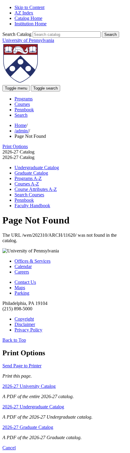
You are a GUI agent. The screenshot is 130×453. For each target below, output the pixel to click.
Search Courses (29, 194)
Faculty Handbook (32, 205)
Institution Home (31, 23)
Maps (20, 287)
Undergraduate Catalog (37, 167)
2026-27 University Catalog (29, 386)
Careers (22, 271)
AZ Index (24, 12)
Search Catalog (16, 34)
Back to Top (14, 340)
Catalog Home (28, 18)
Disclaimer (25, 324)
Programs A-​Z (28, 178)
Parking (22, 293)
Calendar (23, 266)
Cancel (9, 447)
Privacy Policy (28, 329)
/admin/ (22, 130)
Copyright (24, 319)
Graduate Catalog (31, 173)
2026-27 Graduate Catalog (27, 427)
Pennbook (24, 109)
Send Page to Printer (21, 365)
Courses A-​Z (27, 183)
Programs (24, 98)
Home (20, 125)
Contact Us (25, 282)
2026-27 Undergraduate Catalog (33, 406)
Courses (22, 104)
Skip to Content (29, 7)
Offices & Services (32, 261)
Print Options (15, 146)
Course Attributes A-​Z (36, 189)
